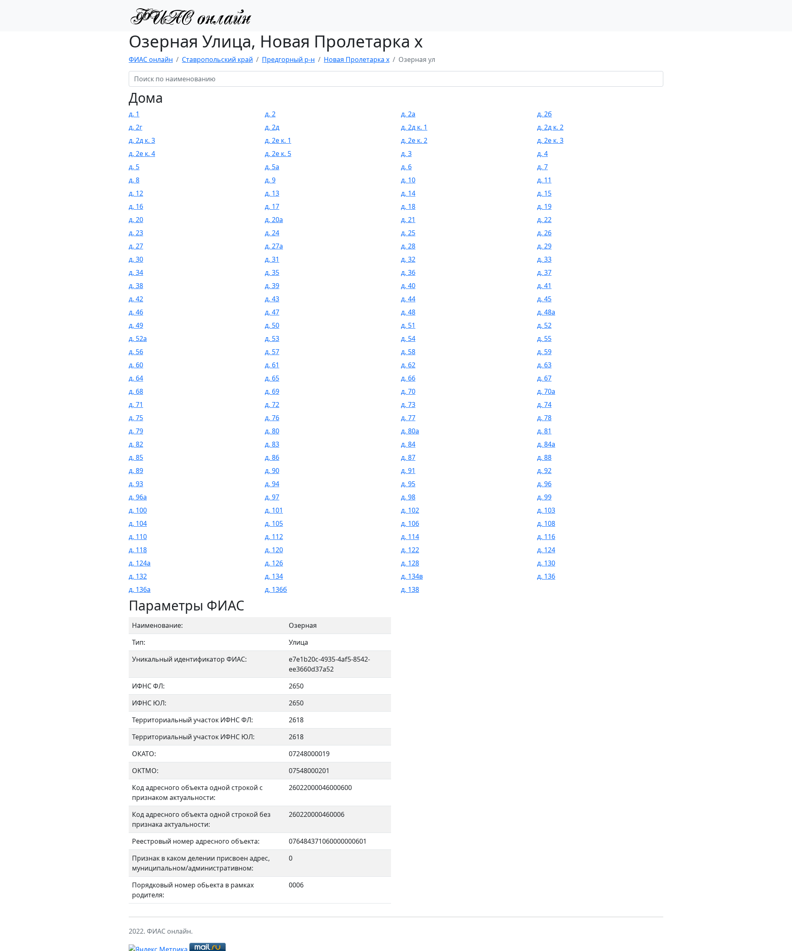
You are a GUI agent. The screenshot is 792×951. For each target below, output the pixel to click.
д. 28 (408, 246)
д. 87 (408, 457)
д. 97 (272, 497)
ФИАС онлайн (151, 59)
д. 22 (544, 219)
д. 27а (274, 246)
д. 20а (274, 219)
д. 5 (134, 166)
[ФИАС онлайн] (190, 15)
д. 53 (272, 338)
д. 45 (544, 298)
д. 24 (272, 232)
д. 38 (136, 285)
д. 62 (408, 364)
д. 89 (136, 470)
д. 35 (272, 272)
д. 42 (136, 298)
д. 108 (546, 523)
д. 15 (544, 193)
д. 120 (274, 549)
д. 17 (272, 206)
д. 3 (406, 153)
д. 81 (544, 430)
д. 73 (408, 404)
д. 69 (272, 391)
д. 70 (408, 391)
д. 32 (408, 259)
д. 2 (270, 113)
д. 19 (544, 206)
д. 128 (410, 563)
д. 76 (272, 417)
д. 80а (410, 430)
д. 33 (544, 259)
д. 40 (408, 285)
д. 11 (544, 180)
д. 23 (136, 232)
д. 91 (408, 470)
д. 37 (544, 272)
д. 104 (138, 523)
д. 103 (546, 510)
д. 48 (408, 312)
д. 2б (544, 113)
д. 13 (272, 193)
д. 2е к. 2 (414, 140)
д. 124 (546, 549)
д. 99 (544, 497)
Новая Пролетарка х (356, 59)
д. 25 (408, 232)
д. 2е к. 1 (278, 140)
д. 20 (136, 219)
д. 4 (542, 153)
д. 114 (410, 536)
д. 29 (544, 246)
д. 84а (546, 444)
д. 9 (270, 180)
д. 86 (272, 457)
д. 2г (135, 127)
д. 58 (408, 351)
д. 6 (406, 166)
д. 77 (408, 417)
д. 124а (140, 563)
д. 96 (544, 483)
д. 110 (138, 536)
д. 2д (272, 127)
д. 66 (408, 378)
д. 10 (408, 180)
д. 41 (544, 285)
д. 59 (544, 351)
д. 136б (276, 589)
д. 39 (272, 285)
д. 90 (272, 470)
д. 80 (272, 430)
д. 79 (136, 430)
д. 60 (136, 364)
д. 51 (408, 325)
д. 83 (272, 444)
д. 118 (138, 549)
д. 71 (136, 404)
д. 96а (138, 497)
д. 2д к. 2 (550, 127)
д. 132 (138, 576)
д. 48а (546, 312)
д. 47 (272, 312)
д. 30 (136, 259)
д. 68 (136, 391)
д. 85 (136, 457)
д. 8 (134, 180)
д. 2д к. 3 (142, 140)
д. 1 (134, 113)
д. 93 (136, 483)
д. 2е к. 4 (142, 153)
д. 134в (412, 576)
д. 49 (136, 325)
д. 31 (272, 259)
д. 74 (544, 404)
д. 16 (136, 206)
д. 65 (272, 378)
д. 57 (272, 351)
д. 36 (408, 272)
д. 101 (274, 510)
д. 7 (542, 166)
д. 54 (408, 338)
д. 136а (140, 589)
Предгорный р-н (288, 59)
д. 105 (274, 523)
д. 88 (544, 457)
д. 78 (544, 417)
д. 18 (408, 206)
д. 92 (544, 470)
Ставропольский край (217, 59)
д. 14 (408, 193)
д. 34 (136, 272)
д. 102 (410, 510)
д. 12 (136, 193)
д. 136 (546, 576)
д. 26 (544, 232)
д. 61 (272, 364)
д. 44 (408, 298)
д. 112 (274, 536)
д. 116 (546, 536)
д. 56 (136, 351)
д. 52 (544, 325)
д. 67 (544, 378)
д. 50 (272, 325)
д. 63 (544, 364)
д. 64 (136, 378)
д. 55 (544, 338)
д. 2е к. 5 (278, 153)
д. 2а (408, 113)
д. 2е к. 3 (550, 140)
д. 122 (410, 549)
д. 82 (136, 444)
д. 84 (408, 444)
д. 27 (136, 246)
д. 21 (408, 219)
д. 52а (138, 338)
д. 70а (546, 391)
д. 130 (546, 563)
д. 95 (408, 483)
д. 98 (408, 497)
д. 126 (274, 563)
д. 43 (272, 298)
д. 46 (136, 312)
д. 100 (138, 510)
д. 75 (136, 417)
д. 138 (410, 589)
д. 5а (272, 166)
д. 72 (272, 404)
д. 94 (272, 483)
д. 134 (274, 576)
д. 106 (410, 523)
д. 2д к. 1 (414, 127)
